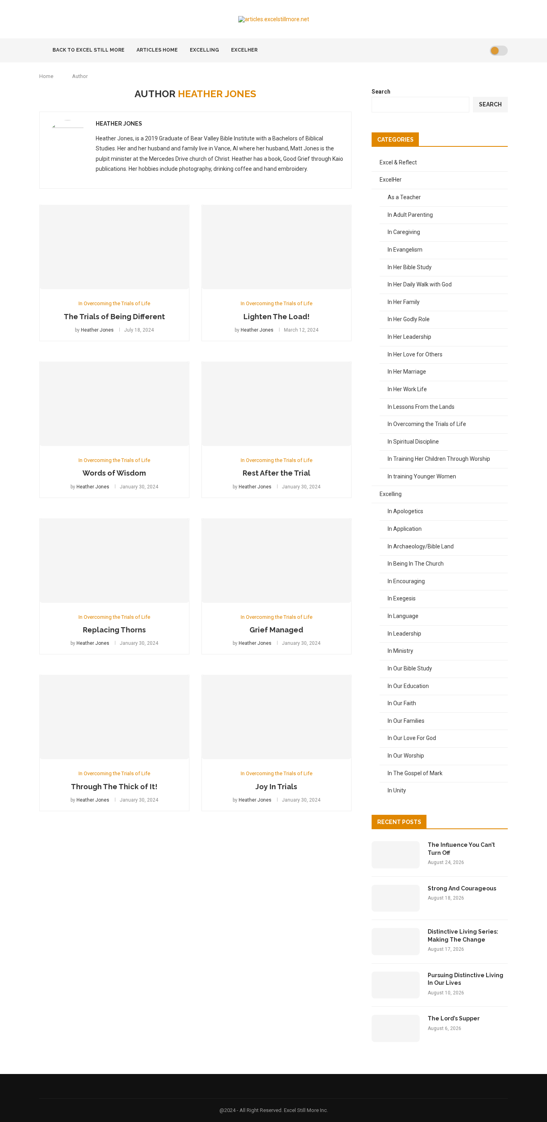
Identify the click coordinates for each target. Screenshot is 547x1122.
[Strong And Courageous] (396, 898)
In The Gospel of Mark (415, 773)
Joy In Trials (276, 786)
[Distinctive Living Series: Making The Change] (396, 941)
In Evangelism (405, 249)
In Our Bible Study (410, 668)
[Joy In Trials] (276, 717)
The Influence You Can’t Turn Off (461, 849)
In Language (403, 616)
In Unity (397, 790)
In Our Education (408, 686)
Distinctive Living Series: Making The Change (463, 935)
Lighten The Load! (276, 316)
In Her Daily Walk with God (420, 284)
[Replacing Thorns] (114, 560)
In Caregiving (404, 232)
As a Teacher (404, 197)
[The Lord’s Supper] (396, 1028)
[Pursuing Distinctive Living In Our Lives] (396, 985)
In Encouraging (406, 581)
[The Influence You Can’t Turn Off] (396, 854)
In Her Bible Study (410, 267)
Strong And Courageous (462, 888)
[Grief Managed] (276, 560)
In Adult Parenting (410, 215)
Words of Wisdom (114, 473)
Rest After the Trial (276, 473)
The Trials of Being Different (114, 316)
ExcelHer (244, 50)
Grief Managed (276, 630)
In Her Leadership (409, 337)
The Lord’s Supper (454, 1018)
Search (381, 91)
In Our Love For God (412, 738)
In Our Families (406, 721)
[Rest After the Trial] (276, 404)
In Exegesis (402, 598)
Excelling (204, 50)
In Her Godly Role (409, 319)
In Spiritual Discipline (413, 441)
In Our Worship (406, 755)
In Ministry (400, 651)
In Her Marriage (407, 371)
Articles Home (157, 50)
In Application (405, 529)
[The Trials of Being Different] (114, 247)
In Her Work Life (407, 389)
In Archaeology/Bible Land (421, 546)
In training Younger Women (422, 476)
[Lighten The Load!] (276, 247)
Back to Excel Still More (88, 50)
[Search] (481, 50)
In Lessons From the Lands (421, 407)
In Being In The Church (416, 563)
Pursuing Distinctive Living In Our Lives (465, 979)
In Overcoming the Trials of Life (427, 424)
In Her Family (404, 302)
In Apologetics (405, 511)
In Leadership (404, 633)
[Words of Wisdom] (114, 404)
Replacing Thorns (114, 630)
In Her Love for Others (415, 354)
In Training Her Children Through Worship (439, 459)
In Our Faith (402, 703)
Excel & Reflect (398, 162)
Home (46, 76)
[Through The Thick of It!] (114, 717)
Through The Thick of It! (114, 786)
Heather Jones (119, 123)
